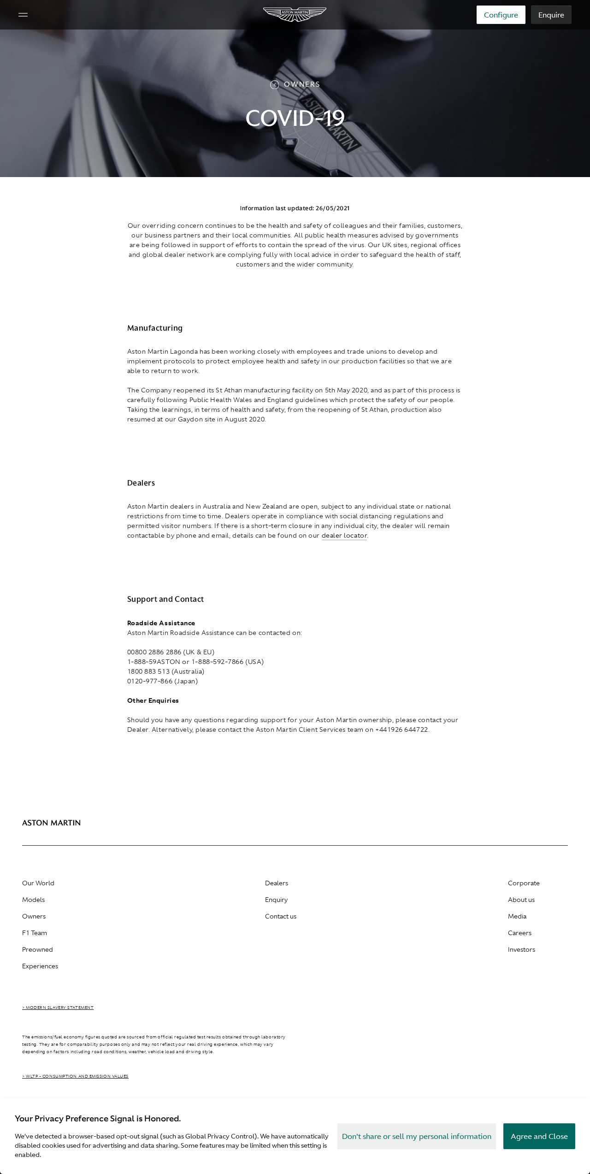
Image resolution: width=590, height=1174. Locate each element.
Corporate (524, 883)
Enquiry (276, 899)
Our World (38, 883)
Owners (34, 916)
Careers (519, 933)
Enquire (551, 15)
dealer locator (344, 535)
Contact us (280, 916)
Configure (501, 15)
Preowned (37, 949)
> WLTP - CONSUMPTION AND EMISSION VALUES (75, 1076)
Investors (521, 949)
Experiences (40, 966)
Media (517, 916)
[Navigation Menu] (23, 14)
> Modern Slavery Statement (58, 1007)
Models (33, 899)
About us (521, 899)
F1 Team (34, 933)
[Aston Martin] (295, 15)
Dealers (276, 883)
